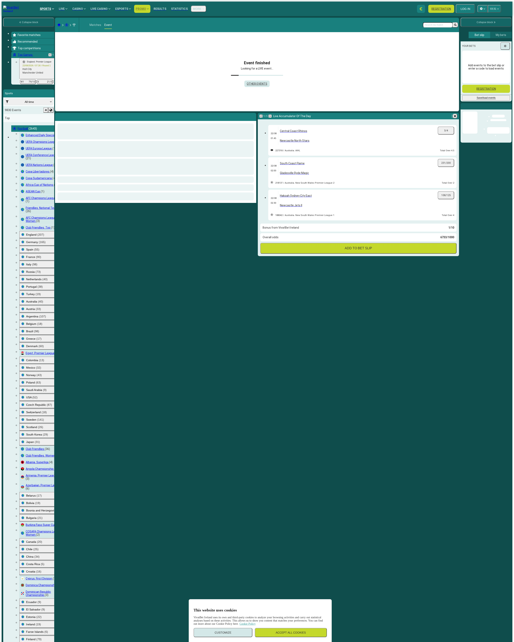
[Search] (455, 25)
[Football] (66, 25)
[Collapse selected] (45, 110)
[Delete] (252, 116)
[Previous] (50, 54)
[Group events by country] (50, 110)
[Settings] (505, 46)
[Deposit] (421, 9)
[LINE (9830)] (59, 25)
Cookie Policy (248, 623)
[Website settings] (482, 9)
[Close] (508, 109)
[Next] (68, 116)
